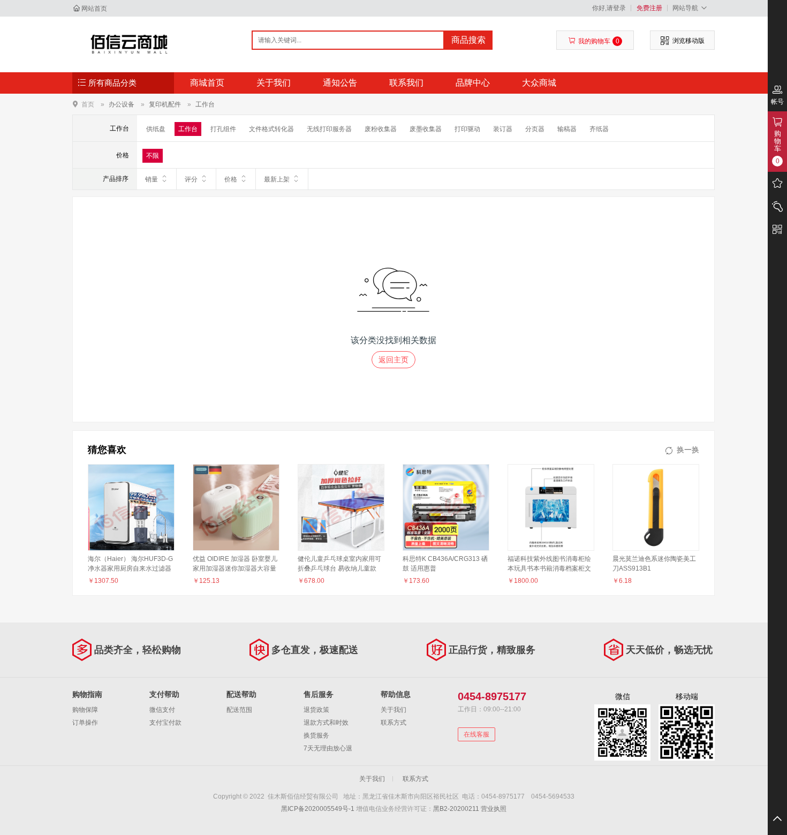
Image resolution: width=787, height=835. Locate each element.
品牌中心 (473, 82)
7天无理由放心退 (328, 748)
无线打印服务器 (329, 129)
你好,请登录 (609, 8)
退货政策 (316, 709)
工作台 (205, 104)
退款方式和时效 (326, 722)
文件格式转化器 (271, 129)
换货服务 (316, 735)
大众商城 (539, 82)
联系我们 (406, 82)
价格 (230, 179)
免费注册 (649, 8)
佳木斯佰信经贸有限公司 (129, 43)
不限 (152, 156)
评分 (191, 179)
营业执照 (493, 809)
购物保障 (85, 709)
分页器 (534, 129)
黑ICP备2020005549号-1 (317, 809)
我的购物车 (598, 41)
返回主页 (393, 359)
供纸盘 (155, 129)
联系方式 (393, 722)
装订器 (502, 129)
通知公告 (340, 82)
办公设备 (121, 104)
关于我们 (273, 82)
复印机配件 (165, 104)
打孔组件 (223, 129)
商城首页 (207, 82)
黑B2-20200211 (456, 809)
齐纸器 (599, 129)
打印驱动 (467, 129)
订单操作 (85, 722)
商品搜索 (468, 39)
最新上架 (277, 179)
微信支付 (162, 709)
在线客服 (476, 734)
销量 (151, 179)
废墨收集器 (426, 129)
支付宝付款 (165, 722)
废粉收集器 (381, 129)
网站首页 (94, 8)
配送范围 (239, 709)
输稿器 (567, 129)
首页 (87, 104)
